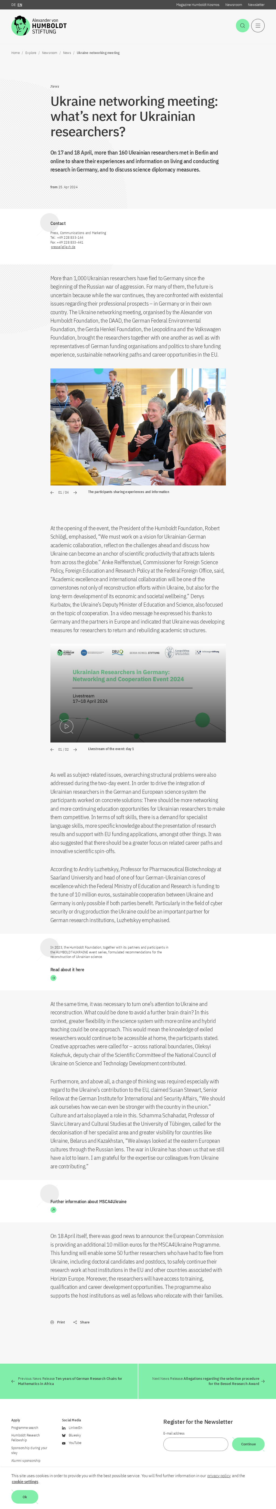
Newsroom (233, 4)
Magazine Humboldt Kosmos (197, 4)
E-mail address (174, 1433)
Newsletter (256, 4)
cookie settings (25, 1481)
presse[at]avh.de (63, 247)
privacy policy (219, 1475)
